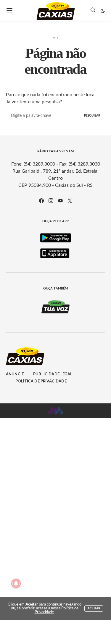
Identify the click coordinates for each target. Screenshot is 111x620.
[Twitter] (70, 200)
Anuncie (15, 374)
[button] (102, 11)
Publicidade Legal (52, 374)
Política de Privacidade (41, 381)
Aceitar (94, 608)
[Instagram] (51, 200)
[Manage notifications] (16, 583)
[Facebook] (41, 200)
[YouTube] (60, 200)
